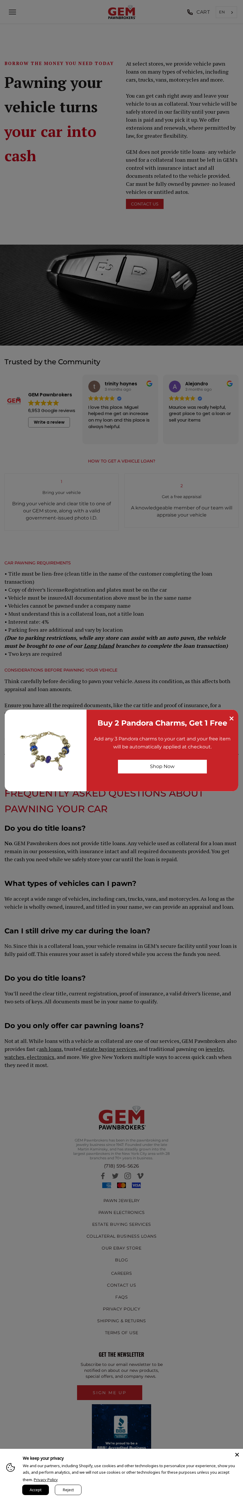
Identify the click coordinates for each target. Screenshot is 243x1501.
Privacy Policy (46, 1479)
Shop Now (162, 766)
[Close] (237, 1455)
